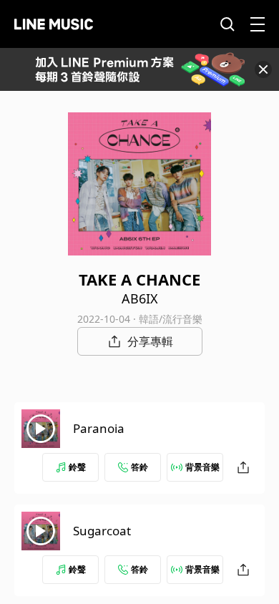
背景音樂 (202, 467)
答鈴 (139, 467)
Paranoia (98, 428)
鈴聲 (77, 467)
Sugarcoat (102, 530)
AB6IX (140, 298)
